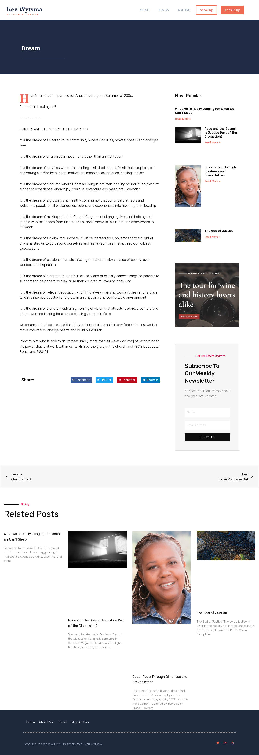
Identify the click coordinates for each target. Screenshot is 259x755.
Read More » (183, 118)
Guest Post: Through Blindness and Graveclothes (220, 171)
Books (164, 10)
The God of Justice (219, 231)
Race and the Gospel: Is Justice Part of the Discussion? (221, 132)
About (144, 10)
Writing (183, 10)
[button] (81, 380)
